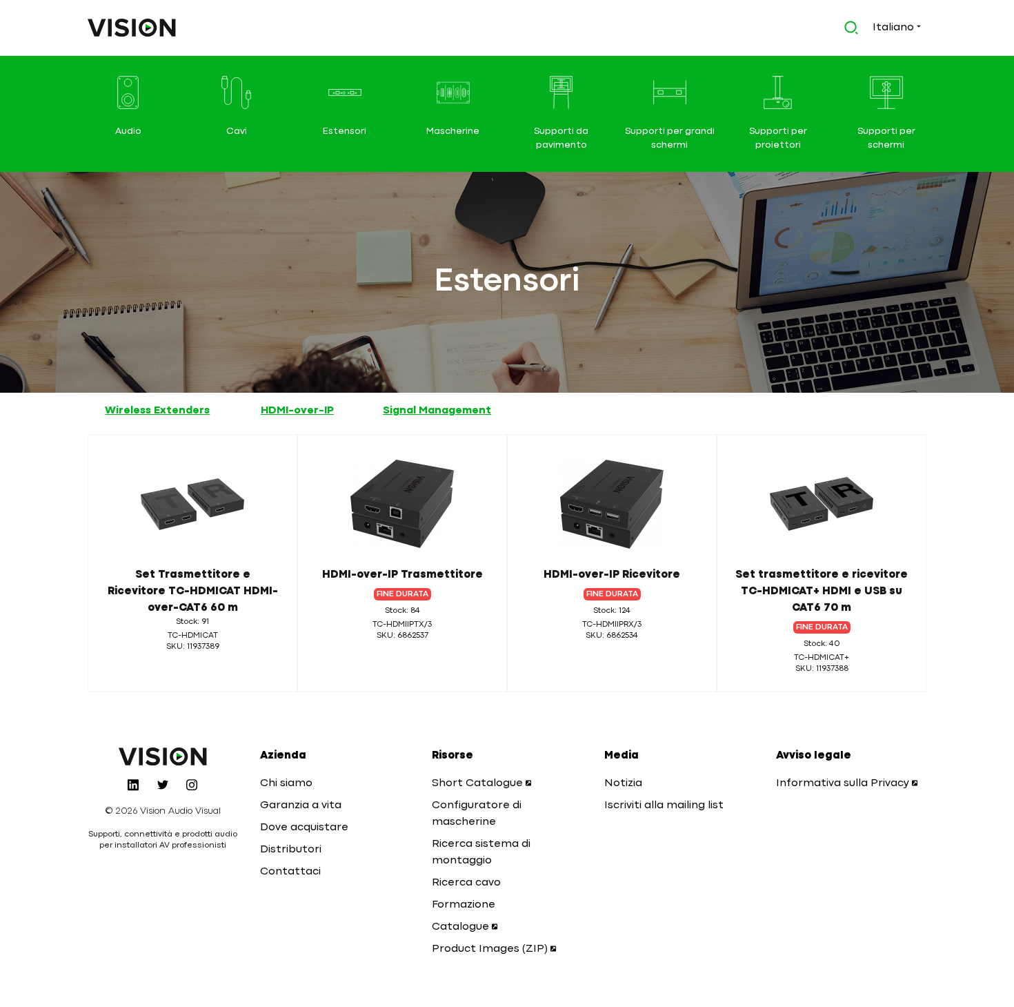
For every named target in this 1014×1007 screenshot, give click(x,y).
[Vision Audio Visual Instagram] (191, 785)
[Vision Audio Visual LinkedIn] (133, 785)
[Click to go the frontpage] (132, 28)
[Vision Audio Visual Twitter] (162, 785)
